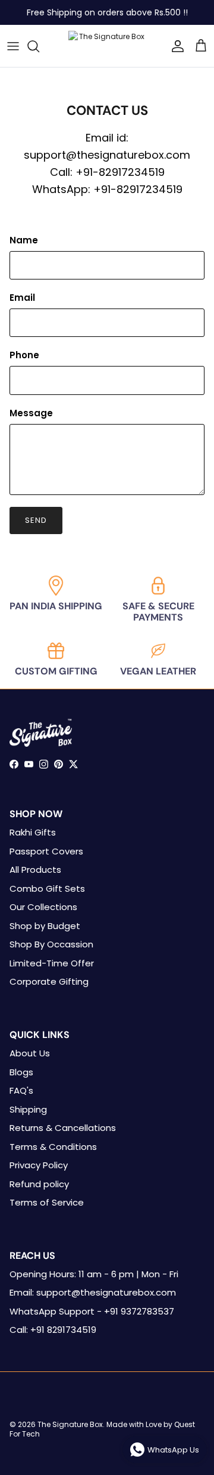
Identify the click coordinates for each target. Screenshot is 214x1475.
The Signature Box (70, 1424)
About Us (30, 1053)
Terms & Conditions (53, 1146)
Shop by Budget (45, 926)
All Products (35, 869)
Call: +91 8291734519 (53, 1329)
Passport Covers (46, 851)
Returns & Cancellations (63, 1127)
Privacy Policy (39, 1165)
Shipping (28, 1109)
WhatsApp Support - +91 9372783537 (92, 1311)
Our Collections (43, 907)
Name (24, 240)
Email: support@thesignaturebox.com (93, 1292)
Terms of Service (47, 1202)
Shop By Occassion (51, 944)
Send (36, 520)
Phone (24, 355)
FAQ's (21, 1090)
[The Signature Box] (107, 46)
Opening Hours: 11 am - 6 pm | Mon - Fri (94, 1274)
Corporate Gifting (49, 981)
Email (22, 297)
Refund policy (39, 1184)
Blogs (21, 1072)
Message (31, 413)
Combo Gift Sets (47, 888)
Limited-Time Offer (52, 963)
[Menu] (13, 46)
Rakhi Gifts (33, 832)
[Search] (39, 46)
